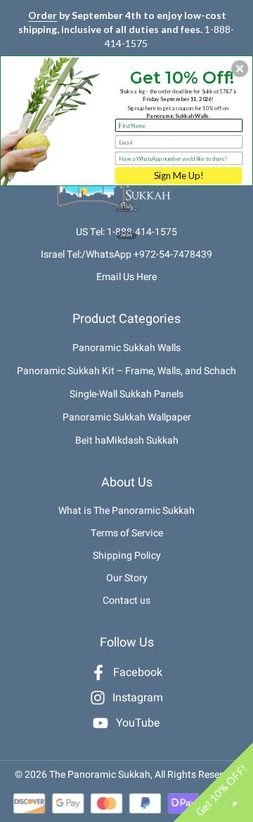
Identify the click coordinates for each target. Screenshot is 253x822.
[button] (239, 68)
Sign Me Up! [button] (178, 175)
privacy (127, 235)
